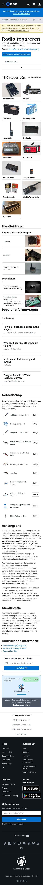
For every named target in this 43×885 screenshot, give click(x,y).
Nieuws (25, 752)
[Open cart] (34, 4)
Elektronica (14, 19)
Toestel (5, 19)
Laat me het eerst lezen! (13, 824)
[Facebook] (9, 843)
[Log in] (39, 4)
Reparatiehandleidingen (16, 232)
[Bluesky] (33, 843)
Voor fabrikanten (29, 772)
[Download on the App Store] (31, 788)
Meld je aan (21, 819)
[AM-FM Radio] (11, 90)
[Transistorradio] (11, 188)
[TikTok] (5, 843)
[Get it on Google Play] (31, 796)
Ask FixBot (20, 668)
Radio (24, 19)
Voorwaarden (7, 792)
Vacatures (6, 760)
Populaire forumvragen (20, 309)
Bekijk (35, 415)
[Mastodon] (28, 843)
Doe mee (26, 756)
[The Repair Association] (21, 848)
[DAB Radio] (11, 109)
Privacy (5, 788)
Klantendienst (7, 752)
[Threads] (38, 843)
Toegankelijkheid (8, 784)
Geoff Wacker (13, 49)
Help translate (19, 836)
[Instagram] (19, 843)
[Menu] (3, 4)
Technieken (9, 278)
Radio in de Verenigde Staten (15, 648)
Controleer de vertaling (19, 31)
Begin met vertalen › (21, 705)
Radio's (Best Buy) (10, 651)
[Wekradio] (11, 208)
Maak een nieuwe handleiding (17, 54)
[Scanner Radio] (31, 168)
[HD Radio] (31, 129)
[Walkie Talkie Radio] (31, 188)
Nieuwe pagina (35, 77)
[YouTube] (24, 843)
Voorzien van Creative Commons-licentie (21, 876)
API (3, 767)
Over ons (5, 748)
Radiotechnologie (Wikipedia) (14, 646)
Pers (24, 748)
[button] (28, 4)
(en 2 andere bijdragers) (29, 49)
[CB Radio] (31, 90)
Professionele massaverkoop (28, 761)
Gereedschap (12, 395)
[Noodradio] (11, 149)
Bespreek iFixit (7, 756)
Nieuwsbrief (7, 763)
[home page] (11, 4)
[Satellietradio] (11, 168)
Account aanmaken (21, 13)
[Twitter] (14, 843)
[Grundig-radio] (31, 109)
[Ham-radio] (11, 129)
